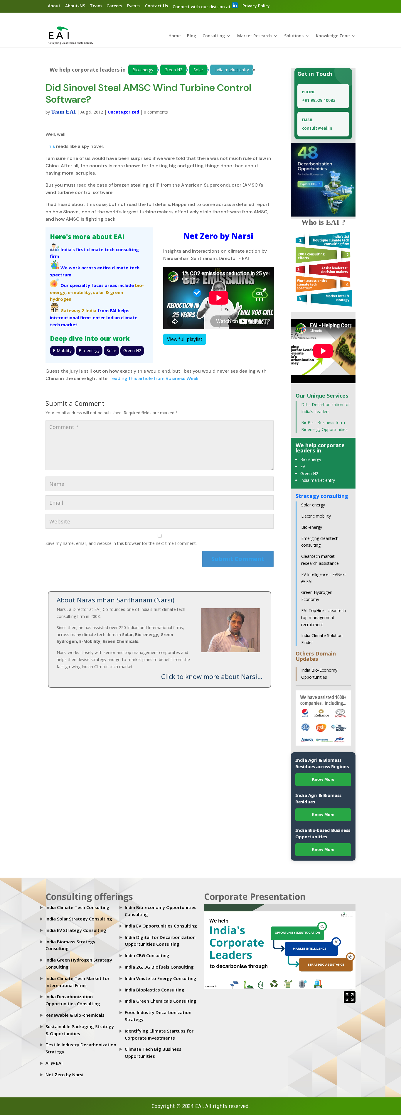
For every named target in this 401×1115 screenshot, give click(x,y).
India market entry (231, 69)
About (54, 6)
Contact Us (156, 6)
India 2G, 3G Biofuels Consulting (159, 967)
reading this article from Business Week (154, 378)
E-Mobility (62, 350)
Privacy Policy (256, 6)
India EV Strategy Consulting (76, 930)
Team (96, 6)
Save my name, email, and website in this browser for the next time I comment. (121, 543)
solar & (101, 292)
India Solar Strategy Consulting (79, 919)
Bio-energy (142, 69)
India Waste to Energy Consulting (160, 978)
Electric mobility (316, 516)
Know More (323, 779)
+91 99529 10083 (318, 100)
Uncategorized (123, 112)
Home (175, 36)
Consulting (214, 36)
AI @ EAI (54, 1063)
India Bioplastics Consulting (154, 990)
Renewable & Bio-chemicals (75, 1015)
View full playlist (184, 339)
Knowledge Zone (333, 36)
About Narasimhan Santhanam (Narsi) (115, 599)
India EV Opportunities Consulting (161, 926)
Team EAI (63, 112)
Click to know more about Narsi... (211, 676)
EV (302, 466)
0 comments (156, 112)
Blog (191, 36)
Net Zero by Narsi (64, 1074)
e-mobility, (80, 292)
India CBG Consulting (147, 955)
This (50, 146)
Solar (198, 69)
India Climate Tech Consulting (77, 907)
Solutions (294, 36)
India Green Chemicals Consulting (160, 1001)
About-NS (75, 6)
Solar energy (313, 505)
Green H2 (173, 69)
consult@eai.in (317, 128)
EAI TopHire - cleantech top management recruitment (323, 617)
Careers (114, 6)
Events (133, 6)
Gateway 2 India (78, 310)
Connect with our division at (202, 6)
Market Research (254, 36)
